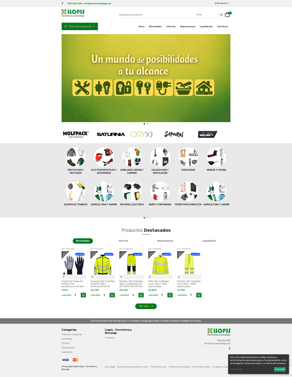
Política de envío (159, 367)
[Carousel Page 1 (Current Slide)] (144, 124)
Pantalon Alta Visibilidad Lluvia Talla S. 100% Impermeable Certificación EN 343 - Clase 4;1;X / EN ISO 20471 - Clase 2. (188, 284)
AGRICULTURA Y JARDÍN (104, 204)
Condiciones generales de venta (132, 367)
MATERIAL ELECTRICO (132, 204)
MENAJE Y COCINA (216, 170)
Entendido (280, 369)
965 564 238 (74, 3)
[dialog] (258, 364)
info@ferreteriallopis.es (97, 3)
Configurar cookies (221, 367)
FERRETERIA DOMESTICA (188, 204)
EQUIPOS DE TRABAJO (75, 204)
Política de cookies (201, 367)
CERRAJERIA (188, 170)
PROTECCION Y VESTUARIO (76, 171)
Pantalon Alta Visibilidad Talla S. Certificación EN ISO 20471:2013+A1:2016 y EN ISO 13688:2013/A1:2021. (131, 284)
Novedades (155, 26)
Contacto (222, 26)
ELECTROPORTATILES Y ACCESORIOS (104, 171)
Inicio (143, 26)
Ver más (144, 306)
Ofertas (171, 26)
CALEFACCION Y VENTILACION (160, 171)
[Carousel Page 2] (148, 124)
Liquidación (206, 26)
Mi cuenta (222, 3)
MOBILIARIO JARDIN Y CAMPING (131, 171)
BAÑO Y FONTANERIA (160, 204)
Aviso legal (110, 367)
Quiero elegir (236, 369)
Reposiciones (187, 26)
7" (64, 277)
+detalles (66, 295)
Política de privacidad (179, 367)
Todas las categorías (80, 26)
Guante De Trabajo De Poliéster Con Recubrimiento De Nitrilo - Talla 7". (73, 284)
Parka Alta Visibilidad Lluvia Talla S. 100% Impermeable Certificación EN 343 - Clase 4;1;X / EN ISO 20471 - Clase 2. (159, 284)
